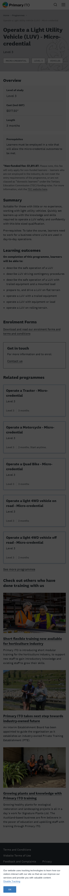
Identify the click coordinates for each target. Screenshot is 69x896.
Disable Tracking (11, 881)
